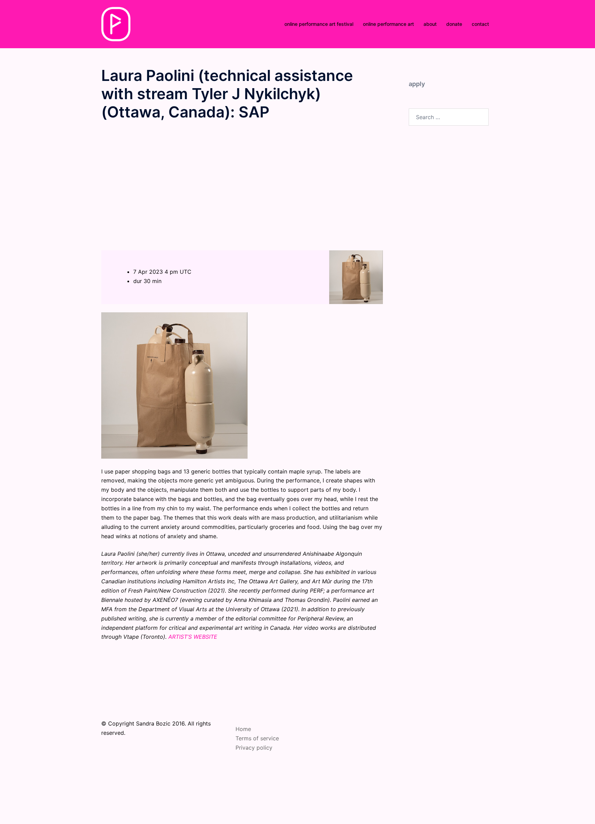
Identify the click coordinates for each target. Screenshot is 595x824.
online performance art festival (318, 24)
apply (417, 83)
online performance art (388, 24)
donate (454, 24)
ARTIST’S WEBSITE (192, 636)
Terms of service (257, 738)
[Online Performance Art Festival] (116, 23)
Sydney (274, 802)
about (430, 24)
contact (480, 24)
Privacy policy (254, 747)
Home (243, 729)
